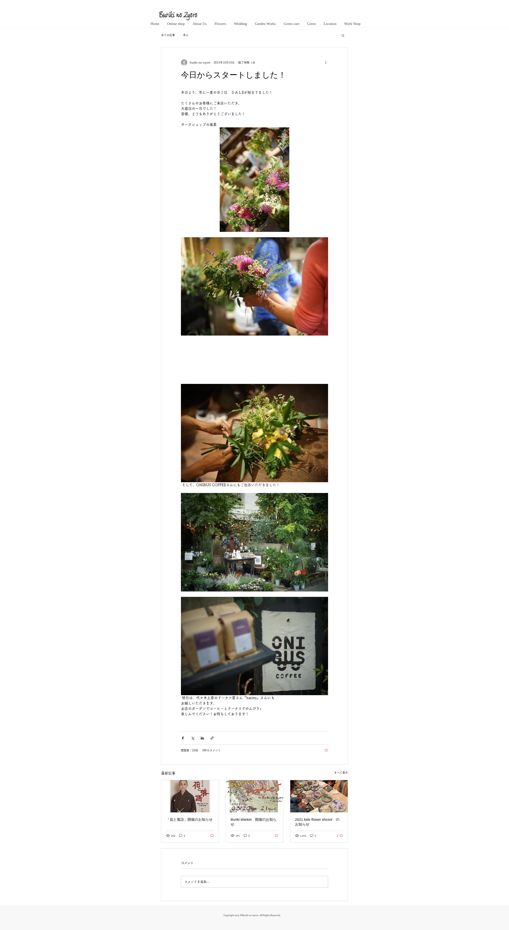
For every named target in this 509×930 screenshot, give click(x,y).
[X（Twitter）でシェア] (192, 738)
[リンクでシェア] (212, 738)
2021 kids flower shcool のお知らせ (317, 822)
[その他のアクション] (325, 62)
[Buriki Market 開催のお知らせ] (254, 796)
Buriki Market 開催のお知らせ (254, 822)
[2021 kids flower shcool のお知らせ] (319, 796)
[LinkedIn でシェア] (202, 738)
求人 (185, 35)
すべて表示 (341, 772)
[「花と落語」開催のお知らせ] (190, 796)
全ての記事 (168, 35)
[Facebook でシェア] (183, 738)
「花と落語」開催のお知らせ (189, 820)
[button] (343, 35)
